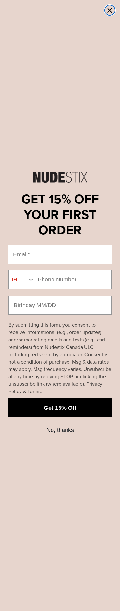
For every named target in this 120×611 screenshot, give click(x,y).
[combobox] (22, 279)
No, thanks (60, 430)
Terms (34, 391)
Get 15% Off (60, 408)
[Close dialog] (110, 10)
